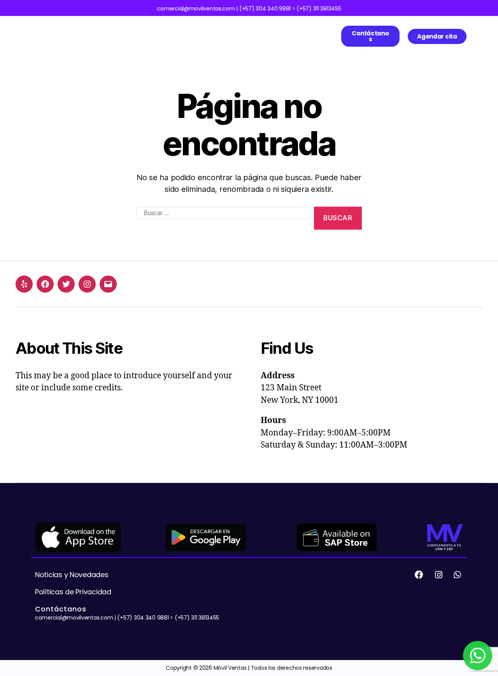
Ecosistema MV (140, 28)
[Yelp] (24, 284)
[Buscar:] (222, 220)
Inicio (107, 28)
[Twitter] (66, 284)
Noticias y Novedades (72, 574)
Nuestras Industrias (196, 28)
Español (298, 28)
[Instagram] (87, 284)
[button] (370, 36)
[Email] (108, 284)
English (109, 44)
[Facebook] (45, 284)
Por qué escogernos (258, 28)
